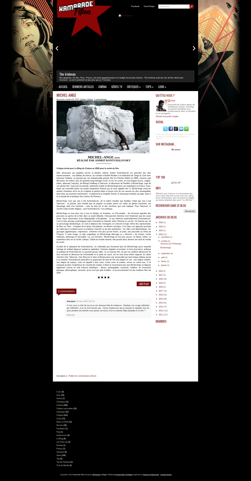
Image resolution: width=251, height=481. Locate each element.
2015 (161, 299)
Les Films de (62, 442)
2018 (161, 287)
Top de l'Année (63, 462)
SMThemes (96, 474)
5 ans (59, 392)
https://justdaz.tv (130, 311)
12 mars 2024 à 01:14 (85, 301)
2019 (161, 283)
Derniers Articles (83, 87)
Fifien (173, 101)
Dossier (60, 425)
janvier (164, 265)
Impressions (62, 435)
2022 (161, 271)
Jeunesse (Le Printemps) (170, 244)
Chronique (61, 402)
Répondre (71, 315)
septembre (166, 253)
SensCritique (149, 6)
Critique (90, 99)
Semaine (60, 452)
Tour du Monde (63, 465)
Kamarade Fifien (78, 474)
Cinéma (102, 87)
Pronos (59, 449)
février (164, 261)
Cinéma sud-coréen (65, 408)
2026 (161, 222)
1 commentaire (100, 99)
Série (59, 455)
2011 (161, 315)
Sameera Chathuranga (151, 474)
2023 (161, 234)
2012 (161, 311)
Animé (59, 398)
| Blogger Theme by (117, 474)
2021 (161, 275)
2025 (161, 226)
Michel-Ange (66, 95)
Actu (58, 395)
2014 (161, 303)
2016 (161, 295)
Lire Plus (144, 284)
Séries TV (116, 87)
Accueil (63, 87)
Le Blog (60, 439)
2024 (161, 230)
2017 (161, 291)
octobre (164, 241)
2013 (161, 307)
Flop (58, 432)
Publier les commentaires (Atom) (82, 376)
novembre (165, 237)
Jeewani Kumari (166, 474)
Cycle (59, 418)
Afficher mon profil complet (167, 116)
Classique (61, 412)
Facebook (135, 6)
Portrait (60, 445)
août (163, 257)
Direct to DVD (62, 422)
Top (58, 459)
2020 (161, 279)
